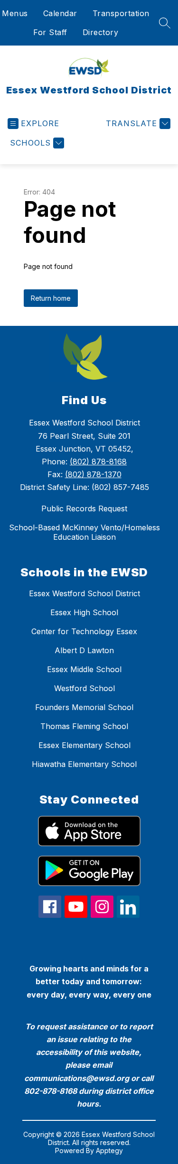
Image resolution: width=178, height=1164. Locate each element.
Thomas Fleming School (84, 726)
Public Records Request (84, 508)
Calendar (60, 13)
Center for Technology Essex (84, 631)
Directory (101, 32)
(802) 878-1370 (93, 474)
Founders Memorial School (84, 707)
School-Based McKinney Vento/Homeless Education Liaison (84, 532)
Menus (15, 13)
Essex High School (84, 612)
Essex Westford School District (84, 593)
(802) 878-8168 (98, 461)
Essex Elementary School (84, 745)
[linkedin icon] (128, 915)
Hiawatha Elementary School (84, 764)
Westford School (84, 688)
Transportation (121, 13)
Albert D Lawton (84, 650)
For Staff (50, 32)
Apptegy (109, 1150)
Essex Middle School (84, 669)
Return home (51, 298)
